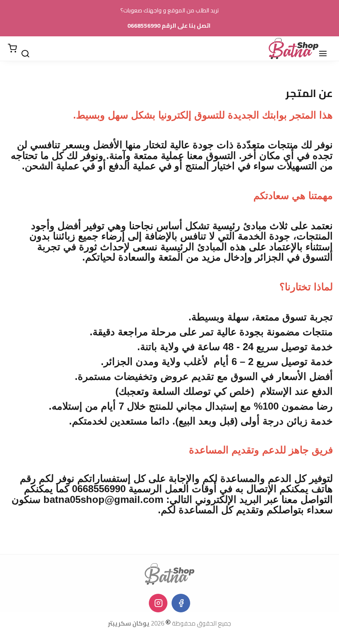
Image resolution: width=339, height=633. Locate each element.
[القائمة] (326, 49)
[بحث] (29, 49)
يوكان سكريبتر (129, 623)
